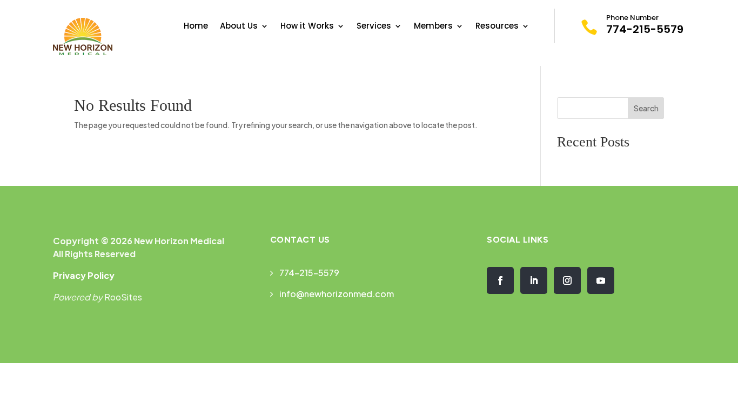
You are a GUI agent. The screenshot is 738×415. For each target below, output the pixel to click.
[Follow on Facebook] (500, 280)
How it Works (307, 26)
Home (196, 26)
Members (433, 26)
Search (646, 108)
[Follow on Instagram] (567, 280)
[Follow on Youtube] (600, 280)
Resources (497, 26)
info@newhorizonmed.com (336, 293)
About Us (239, 26)
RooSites (123, 297)
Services (374, 26)
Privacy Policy (84, 275)
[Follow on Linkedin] (533, 280)
